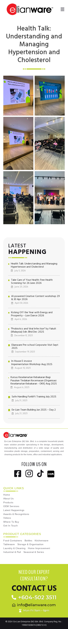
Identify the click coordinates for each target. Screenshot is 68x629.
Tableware (9, 544)
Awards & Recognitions (16, 514)
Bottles (28, 540)
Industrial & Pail (12, 552)
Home (6, 495)
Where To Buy (11, 522)
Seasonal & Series (33, 552)
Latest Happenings (13, 510)
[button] (62, 9)
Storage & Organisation (30, 544)
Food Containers (12, 540)
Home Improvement (39, 548)
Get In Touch (10, 525)
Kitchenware (42, 540)
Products (8, 502)
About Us (8, 498)
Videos (7, 518)
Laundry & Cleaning (14, 548)
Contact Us (34, 588)
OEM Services (11, 506)
